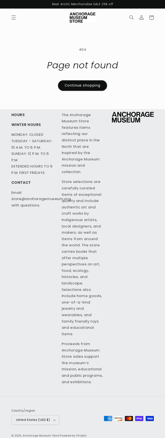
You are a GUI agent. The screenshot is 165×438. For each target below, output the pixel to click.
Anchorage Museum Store (41, 435)
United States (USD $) (33, 420)
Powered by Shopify (73, 435)
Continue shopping (82, 85)
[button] (13, 17)
